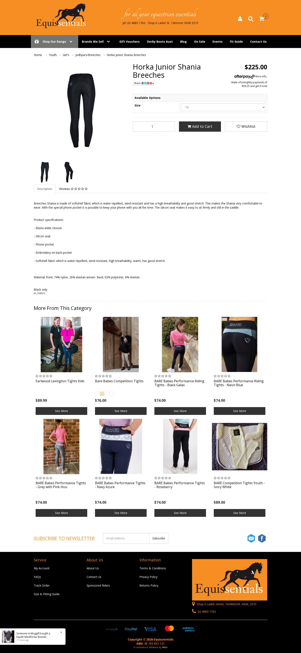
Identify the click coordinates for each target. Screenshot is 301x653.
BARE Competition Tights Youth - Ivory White (239, 485)
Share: (138, 83)
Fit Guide (236, 41)
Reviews (65, 189)
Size (137, 105)
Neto (164, 647)
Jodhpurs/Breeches (88, 55)
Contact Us (258, 41)
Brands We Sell (93, 41)
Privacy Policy (148, 577)
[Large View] (44, 172)
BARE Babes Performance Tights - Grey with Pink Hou (61, 485)
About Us (93, 568)
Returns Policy (148, 585)
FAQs (37, 577)
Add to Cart (201, 126)
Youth (53, 55)
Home (38, 55)
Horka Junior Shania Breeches (126, 55)
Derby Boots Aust (160, 41)
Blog (183, 41)
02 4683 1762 (206, 611)
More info (261, 76)
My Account (42, 568)
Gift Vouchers (129, 41)
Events (218, 41)
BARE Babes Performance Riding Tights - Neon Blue (239, 383)
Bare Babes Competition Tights (119, 381)
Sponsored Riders (98, 585)
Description (44, 189)
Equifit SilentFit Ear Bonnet (31, 637)
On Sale (199, 41)
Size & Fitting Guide (47, 594)
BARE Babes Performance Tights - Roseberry (179, 485)
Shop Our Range (54, 41)
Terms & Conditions (152, 568)
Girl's (66, 55)
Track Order (42, 585)
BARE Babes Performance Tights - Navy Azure (120, 485)
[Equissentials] (61, 16)
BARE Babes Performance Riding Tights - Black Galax (179, 383)
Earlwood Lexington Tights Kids (60, 381)
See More (61, 411)
